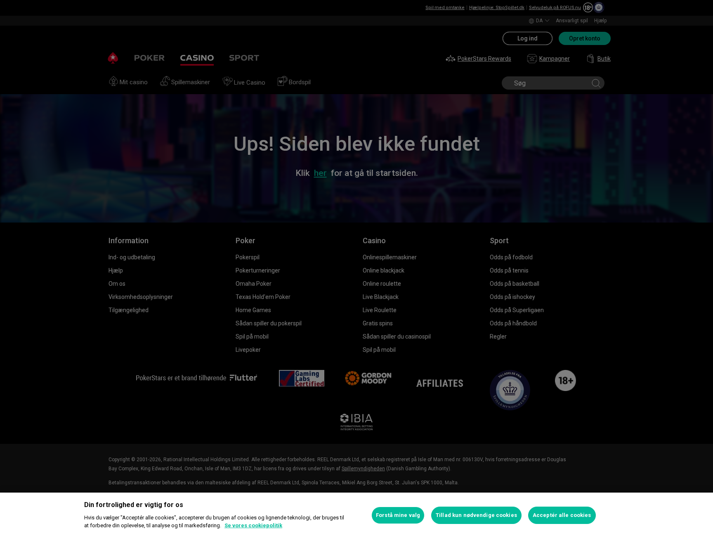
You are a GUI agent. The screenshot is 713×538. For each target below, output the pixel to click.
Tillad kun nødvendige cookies (476, 515)
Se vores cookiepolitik (253, 525)
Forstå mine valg (398, 515)
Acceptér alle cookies (562, 515)
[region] (356, 515)
